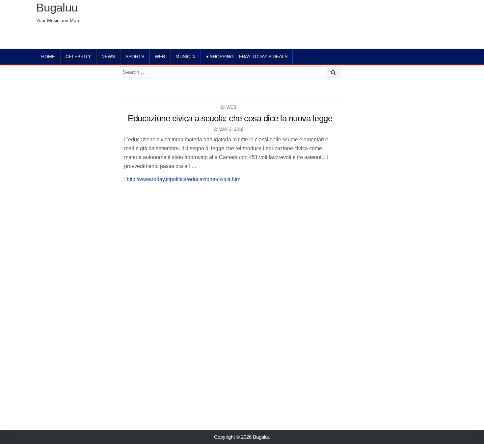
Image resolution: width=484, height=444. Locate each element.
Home (48, 56)
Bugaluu (57, 7)
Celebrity (78, 56)
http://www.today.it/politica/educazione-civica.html (184, 179)
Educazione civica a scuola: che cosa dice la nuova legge (230, 118)
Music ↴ (185, 56)
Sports (134, 56)
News (108, 56)
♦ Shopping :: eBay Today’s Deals (246, 56)
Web (160, 56)
